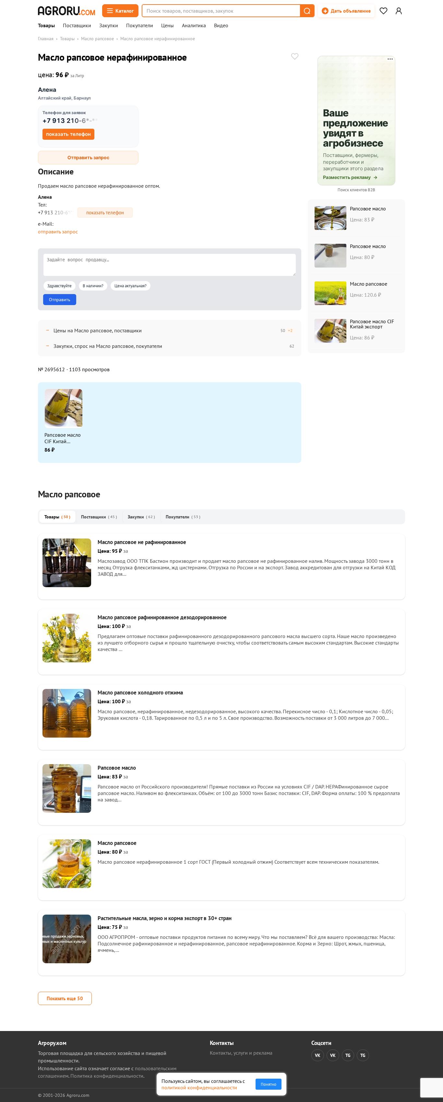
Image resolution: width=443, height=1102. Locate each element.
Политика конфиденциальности (106, 1075)
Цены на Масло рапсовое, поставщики (98, 330)
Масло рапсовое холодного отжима (140, 692)
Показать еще (65, 998)
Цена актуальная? (130, 286)
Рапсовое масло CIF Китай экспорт (62, 438)
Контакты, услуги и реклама (241, 1052)
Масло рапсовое (97, 38)
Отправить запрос (88, 157)
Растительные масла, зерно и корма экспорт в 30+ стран (165, 918)
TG (348, 1055)
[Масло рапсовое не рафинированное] (66, 585)
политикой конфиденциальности (199, 1087)
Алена (47, 89)
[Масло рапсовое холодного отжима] (66, 735)
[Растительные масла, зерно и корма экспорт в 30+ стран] (66, 961)
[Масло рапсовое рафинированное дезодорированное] (66, 660)
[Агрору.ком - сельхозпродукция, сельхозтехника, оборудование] (66, 10)
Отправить (59, 299)
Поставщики (77, 26)
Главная (46, 38)
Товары (46, 26)
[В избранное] (294, 57)
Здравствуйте (59, 286)
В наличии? (93, 286)
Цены (167, 26)
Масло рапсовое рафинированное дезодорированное (162, 617)
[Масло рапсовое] (66, 886)
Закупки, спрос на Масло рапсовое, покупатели (108, 346)
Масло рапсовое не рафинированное (142, 542)
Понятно (268, 1084)
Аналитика (194, 26)
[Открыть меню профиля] (398, 10)
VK (317, 1055)
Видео (221, 26)
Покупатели (139, 26)
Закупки (108, 26)
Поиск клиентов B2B (356, 190)
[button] (307, 11)
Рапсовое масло (368, 208)
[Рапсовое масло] (66, 811)
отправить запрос (58, 231)
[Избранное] (383, 10)
